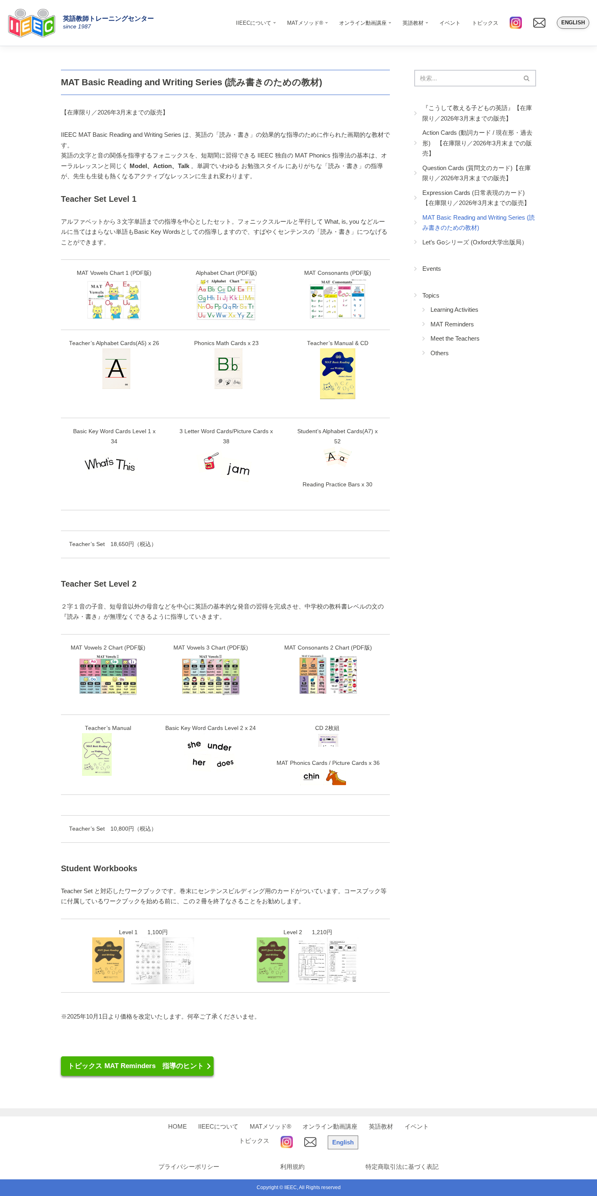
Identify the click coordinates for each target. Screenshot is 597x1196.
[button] (274, 23)
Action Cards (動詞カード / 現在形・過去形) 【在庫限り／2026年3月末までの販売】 (477, 143)
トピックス (485, 23)
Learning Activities (454, 309)
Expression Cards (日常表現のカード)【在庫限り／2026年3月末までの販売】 (476, 198)
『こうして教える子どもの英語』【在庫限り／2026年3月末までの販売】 (477, 113)
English (573, 22)
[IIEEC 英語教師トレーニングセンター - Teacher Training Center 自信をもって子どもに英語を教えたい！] (34, 22)
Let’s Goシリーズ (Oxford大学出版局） (475, 242)
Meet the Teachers (455, 338)
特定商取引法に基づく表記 (402, 1166)
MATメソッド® (270, 1126)
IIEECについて (218, 1126)
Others (439, 353)
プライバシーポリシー (188, 1166)
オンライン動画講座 (330, 1126)
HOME (177, 1126)
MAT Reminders (452, 324)
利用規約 (292, 1166)
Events (431, 268)
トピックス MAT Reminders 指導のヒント (136, 1065)
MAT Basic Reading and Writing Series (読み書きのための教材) (478, 222)
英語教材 (381, 1126)
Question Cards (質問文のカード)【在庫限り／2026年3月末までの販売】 (476, 173)
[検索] (527, 78)
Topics (430, 295)
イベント (450, 23)
